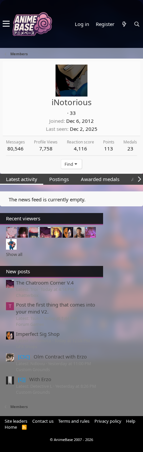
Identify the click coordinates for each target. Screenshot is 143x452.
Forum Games (30, 324)
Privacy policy (107, 421)
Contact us (43, 421)
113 (108, 148)
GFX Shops (26, 346)
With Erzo (34, 379)
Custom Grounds (33, 369)
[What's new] (124, 24)
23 (130, 148)
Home (11, 427)
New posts (18, 271)
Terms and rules (73, 421)
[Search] (136, 24)
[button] (6, 24)
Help (130, 421)
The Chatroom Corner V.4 (45, 282)
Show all (14, 254)
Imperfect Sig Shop (38, 334)
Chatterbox (27, 295)
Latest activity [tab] (21, 179)
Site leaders (16, 421)
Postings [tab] (59, 179)
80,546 (15, 148)
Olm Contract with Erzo (52, 356)
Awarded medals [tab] (100, 179)
